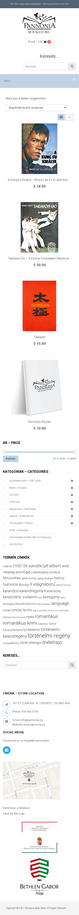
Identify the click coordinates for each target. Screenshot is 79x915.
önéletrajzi (52, 642)
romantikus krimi (20, 623)
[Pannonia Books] (39, 23)
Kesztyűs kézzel (39, 422)
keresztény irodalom (20, 597)
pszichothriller (61, 610)
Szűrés (11, 458)
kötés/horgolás (44, 604)
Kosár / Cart (35, 41)
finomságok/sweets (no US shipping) (30, 537)
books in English (18, 487)
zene (24, 642)
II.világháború (42, 584)
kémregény (9, 603)
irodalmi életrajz (63, 585)
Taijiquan (39, 337)
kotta (62, 597)
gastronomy (29, 578)
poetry (35, 610)
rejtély (30, 617)
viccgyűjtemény (11, 643)
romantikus (46, 616)
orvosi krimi (22, 610)
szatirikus (43, 624)
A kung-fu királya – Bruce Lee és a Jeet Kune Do (41, 180)
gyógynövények (45, 578)
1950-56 (20, 566)
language (60, 603)
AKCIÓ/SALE (16, 544)
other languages (19, 530)
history (59, 578)
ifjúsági (24, 584)
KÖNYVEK (14, 501)
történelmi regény (49, 635)
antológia (23, 572)
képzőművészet (26, 604)
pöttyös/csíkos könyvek (14, 617)
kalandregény (31, 591)
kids (40, 597)
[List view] (69, 117)
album (55, 565)
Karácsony (52, 591)
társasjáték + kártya (21, 523)
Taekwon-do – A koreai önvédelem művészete (40, 258)
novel (7, 610)
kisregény (51, 597)
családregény (39, 572)
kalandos (11, 591)
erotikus (54, 572)
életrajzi (35, 643)
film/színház (12, 578)
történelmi (31, 630)
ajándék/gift (38, 566)
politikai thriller (46, 610)
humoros (10, 584)
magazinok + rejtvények (22, 508)
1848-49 (7, 566)
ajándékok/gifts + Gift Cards (25, 480)
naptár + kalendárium (21, 516)
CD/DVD (14, 494)
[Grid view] (61, 117)
